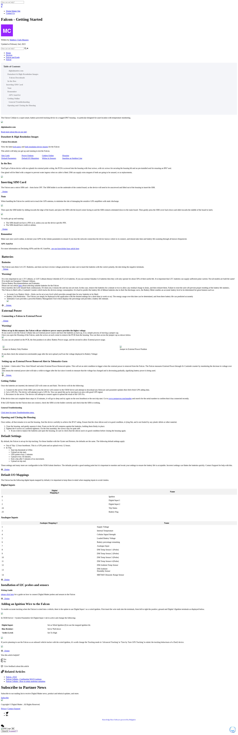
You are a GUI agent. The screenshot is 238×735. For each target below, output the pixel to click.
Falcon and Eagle (13, 57)
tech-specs (17, 147)
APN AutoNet (14, 95)
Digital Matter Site (13, 11)
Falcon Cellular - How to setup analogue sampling (25, 681)
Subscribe (5, 698)
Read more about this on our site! (14, 132)
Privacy (4, 709)
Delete (5, 192)
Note (9, 88)
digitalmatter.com (16, 71)
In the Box (11, 81)
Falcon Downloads (17, 78)
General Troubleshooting (19, 102)
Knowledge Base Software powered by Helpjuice (119, 720)
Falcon (8, 60)
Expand (12, 731)
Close (4, 731)
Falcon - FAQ (11, 677)
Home (8, 53)
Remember (12, 92)
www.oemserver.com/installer (120, 398)
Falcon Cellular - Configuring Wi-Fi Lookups (24, 679)
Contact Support (13, 709)
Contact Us (10, 13)
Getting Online (13, 98)
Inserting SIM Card (14, 85)
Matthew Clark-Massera (19, 40)
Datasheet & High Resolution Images (22, 74)
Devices (9, 55)
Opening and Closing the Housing (21, 105)
